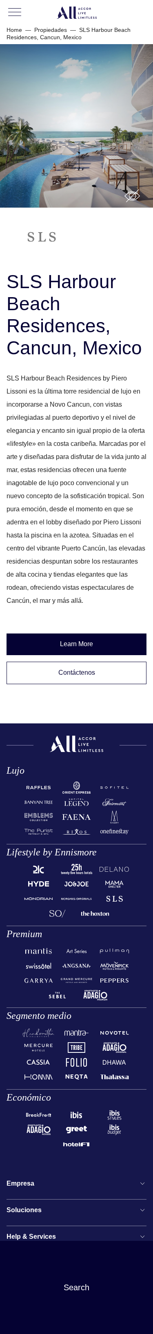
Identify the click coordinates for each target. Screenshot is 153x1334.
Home (14, 30)
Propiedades (50, 30)
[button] (132, 196)
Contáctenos (76, 672)
